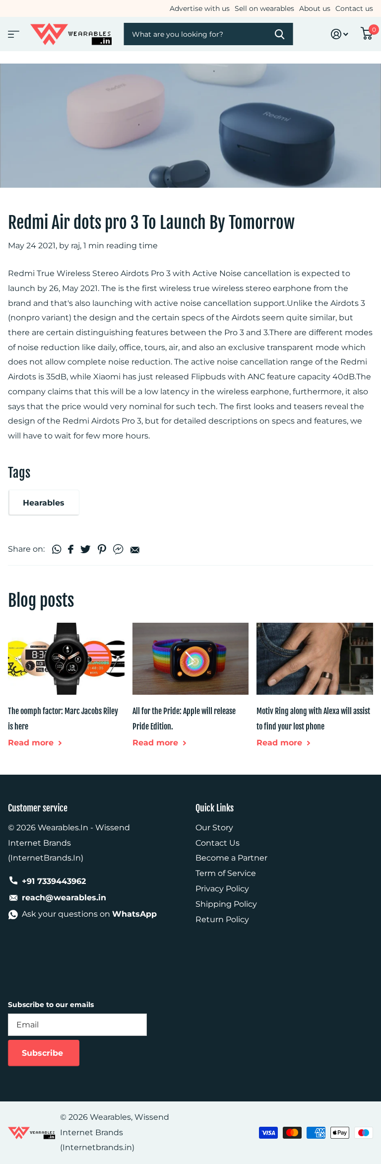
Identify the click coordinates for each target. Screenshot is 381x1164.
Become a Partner (231, 858)
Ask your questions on (89, 914)
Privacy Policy (222, 888)
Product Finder (12, 31)
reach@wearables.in (64, 897)
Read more (32, 742)
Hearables (43, 503)
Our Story (214, 827)
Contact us (354, 8)
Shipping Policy (226, 904)
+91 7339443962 (54, 881)
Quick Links (214, 807)
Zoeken (279, 34)
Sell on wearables (264, 8)
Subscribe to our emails (51, 1004)
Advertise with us (200, 8)
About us (314, 8)
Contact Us (217, 843)
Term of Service (225, 873)
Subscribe (43, 1053)
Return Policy (222, 919)
